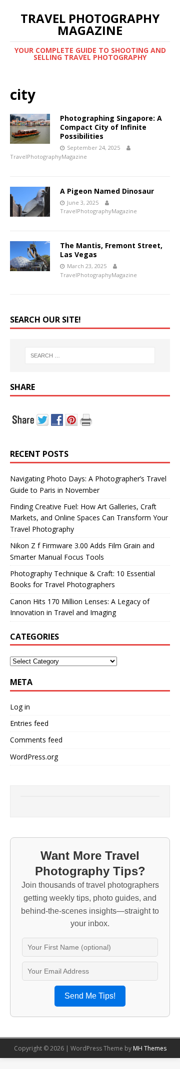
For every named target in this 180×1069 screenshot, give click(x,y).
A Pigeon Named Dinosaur (107, 191)
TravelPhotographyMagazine (48, 156)
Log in (20, 707)
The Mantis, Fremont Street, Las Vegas (111, 250)
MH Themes (149, 1048)
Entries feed (29, 723)
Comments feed (36, 739)
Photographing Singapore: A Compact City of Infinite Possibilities (111, 127)
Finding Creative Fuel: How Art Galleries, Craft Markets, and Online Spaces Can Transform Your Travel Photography (89, 518)
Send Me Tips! (90, 996)
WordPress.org (34, 756)
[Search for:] (90, 355)
